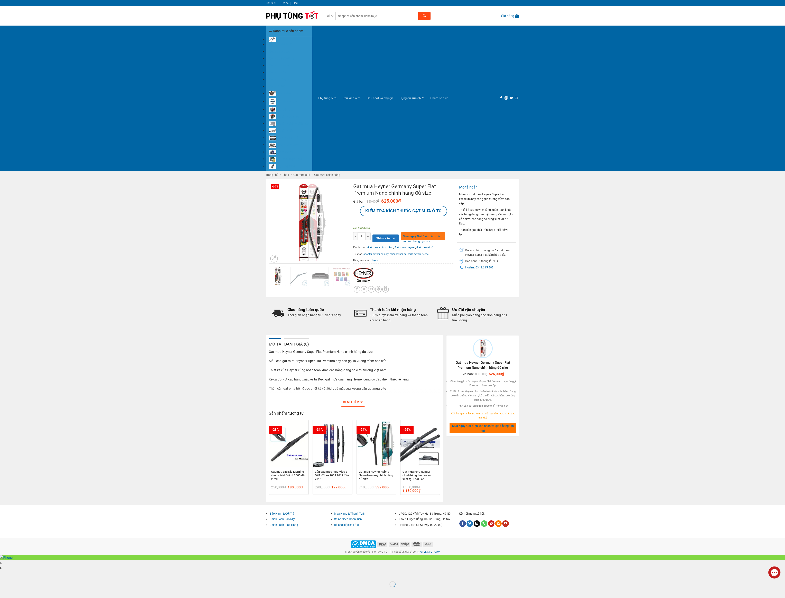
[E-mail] (516, 98)
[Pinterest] (491, 523)
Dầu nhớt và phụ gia (380, 98)
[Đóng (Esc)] (4, 574)
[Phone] (484, 523)
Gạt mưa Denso (279, 65)
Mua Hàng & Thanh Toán (350, 513)
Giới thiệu (271, 2)
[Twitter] (511, 98)
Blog (295, 2)
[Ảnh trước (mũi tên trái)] (4, 591)
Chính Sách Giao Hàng (284, 524)
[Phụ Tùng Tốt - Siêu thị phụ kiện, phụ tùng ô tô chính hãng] (292, 16)
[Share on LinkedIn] (385, 289)
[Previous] (275, 223)
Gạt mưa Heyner (279, 79)
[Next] (343, 223)
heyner (425, 254)
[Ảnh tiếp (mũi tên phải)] (15, 591)
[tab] (275, 343)
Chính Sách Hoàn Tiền (348, 519)
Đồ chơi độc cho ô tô (347, 524)
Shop (286, 174)
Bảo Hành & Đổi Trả (282, 513)
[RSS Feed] (498, 523)
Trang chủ (272, 174)
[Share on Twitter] (364, 289)
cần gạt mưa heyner (392, 254)
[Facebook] (501, 98)
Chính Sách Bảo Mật (282, 519)
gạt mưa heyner (412, 254)
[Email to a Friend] (371, 289)
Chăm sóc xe (439, 98)
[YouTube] (505, 523)
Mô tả (275, 344)
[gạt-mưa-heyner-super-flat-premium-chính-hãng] (309, 222)
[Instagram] (506, 98)
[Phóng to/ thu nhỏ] (15, 574)
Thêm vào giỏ (385, 238)
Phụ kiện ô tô (352, 98)
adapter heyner (371, 254)
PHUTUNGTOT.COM (428, 551)
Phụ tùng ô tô (327, 98)
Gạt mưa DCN (278, 72)
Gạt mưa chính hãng (282, 44)
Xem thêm (351, 402)
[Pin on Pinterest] (378, 289)
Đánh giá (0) (296, 344)
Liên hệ (284, 2)
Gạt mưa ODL (277, 86)
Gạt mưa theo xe (279, 51)
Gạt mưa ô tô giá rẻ (281, 58)
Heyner (375, 260)
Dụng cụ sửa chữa (412, 98)
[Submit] (424, 16)
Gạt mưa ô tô (301, 174)
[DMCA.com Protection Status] (363, 544)
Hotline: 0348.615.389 (479, 267)
